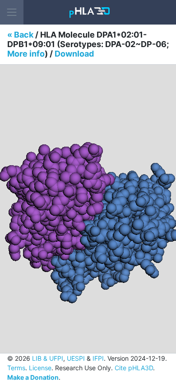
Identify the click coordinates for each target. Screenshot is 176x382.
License (40, 368)
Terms (16, 368)
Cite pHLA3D (134, 368)
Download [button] (74, 53)
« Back (20, 34)
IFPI (98, 358)
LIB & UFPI (47, 358)
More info (26, 53)
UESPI (76, 358)
